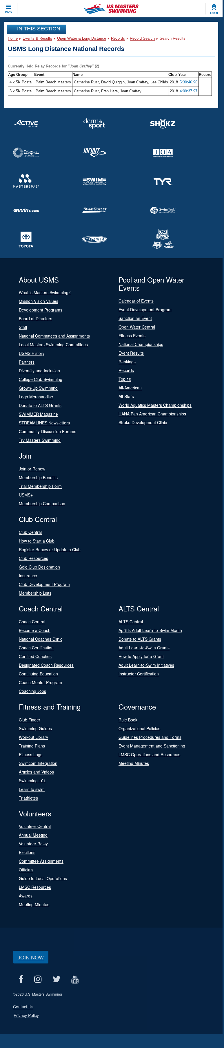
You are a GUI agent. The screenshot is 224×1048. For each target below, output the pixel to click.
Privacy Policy (26, 1015)
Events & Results (37, 38)
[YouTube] (75, 979)
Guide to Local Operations (43, 878)
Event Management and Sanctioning (152, 746)
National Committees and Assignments (54, 336)
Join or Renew (32, 469)
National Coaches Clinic (40, 639)
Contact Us (23, 1006)
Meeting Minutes (134, 763)
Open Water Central (137, 327)
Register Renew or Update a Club (50, 549)
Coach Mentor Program (40, 682)
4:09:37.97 (188, 91)
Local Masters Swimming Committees (53, 344)
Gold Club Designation (39, 567)
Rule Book (128, 720)
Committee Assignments (41, 861)
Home (13, 38)
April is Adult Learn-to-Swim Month (150, 630)
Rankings (127, 361)
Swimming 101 (32, 780)
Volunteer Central (35, 826)
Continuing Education (38, 674)
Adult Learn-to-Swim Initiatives (146, 665)
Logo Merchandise (36, 397)
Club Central (30, 532)
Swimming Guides (35, 728)
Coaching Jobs (32, 691)
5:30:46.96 (188, 82)
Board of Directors (35, 318)
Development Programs (40, 310)
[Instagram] (38, 979)
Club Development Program (44, 584)
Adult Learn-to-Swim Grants (144, 648)
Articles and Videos (36, 772)
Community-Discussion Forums (47, 431)
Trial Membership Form (40, 486)
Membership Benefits (38, 477)
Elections (27, 852)
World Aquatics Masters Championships (155, 405)
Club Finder (29, 720)
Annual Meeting (33, 835)
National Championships (141, 344)
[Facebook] (21, 979)
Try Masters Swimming (40, 440)
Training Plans (32, 746)
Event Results (131, 353)
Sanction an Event (135, 318)
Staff (23, 327)
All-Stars (126, 396)
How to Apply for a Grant (141, 656)
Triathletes (28, 798)
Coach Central (32, 621)
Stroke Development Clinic (143, 422)
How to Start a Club (36, 541)
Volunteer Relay (33, 844)
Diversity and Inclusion (39, 370)
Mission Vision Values (38, 301)
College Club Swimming (40, 379)
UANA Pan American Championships (152, 414)
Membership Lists (35, 593)
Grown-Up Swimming (38, 388)
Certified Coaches (35, 656)
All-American (130, 388)
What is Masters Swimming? (45, 292)
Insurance (28, 575)
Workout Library (33, 737)
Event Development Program (145, 309)
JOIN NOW (31, 957)
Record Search (142, 38)
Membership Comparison (42, 503)
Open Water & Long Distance (81, 38)
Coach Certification (36, 648)
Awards (25, 896)
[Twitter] (56, 979)
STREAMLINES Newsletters (44, 423)
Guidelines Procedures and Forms (150, 737)
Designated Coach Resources (46, 665)
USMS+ (26, 495)
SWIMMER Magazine (38, 414)
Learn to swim (32, 789)
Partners (26, 362)
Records (118, 38)
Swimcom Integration (38, 763)
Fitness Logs (30, 754)
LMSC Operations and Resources (149, 754)
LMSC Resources (35, 887)
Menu (8, 11)
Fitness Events (132, 335)
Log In (214, 13)
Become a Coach (34, 630)
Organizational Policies (139, 728)
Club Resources (33, 558)
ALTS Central (131, 621)
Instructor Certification (139, 674)
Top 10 (125, 379)
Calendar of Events (136, 301)
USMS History (31, 353)
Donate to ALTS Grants (40, 405)
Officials (26, 870)
